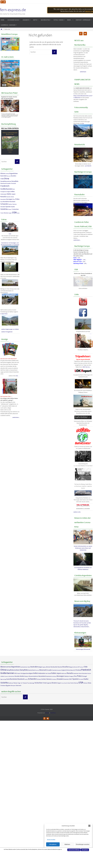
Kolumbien (84, 673)
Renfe (1, 201)
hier (83, 123)
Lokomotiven (11, 676)
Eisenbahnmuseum (56, 670)
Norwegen (9, 199)
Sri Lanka (81, 679)
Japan (13, 194)
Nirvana (47, 713)
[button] (89, 826)
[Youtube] (4, 1)
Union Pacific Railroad (72, 683)
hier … (18, 376)
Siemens (14, 204)
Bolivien (48, 667)
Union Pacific (64, 683)
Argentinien (13, 173)
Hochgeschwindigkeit (5, 191)
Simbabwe (54, 679)
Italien (9, 194)
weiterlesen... (16, 417)
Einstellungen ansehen (82, 844)
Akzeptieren (52, 844)
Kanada (3, 196)
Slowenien (66, 679)
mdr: (10, 234)
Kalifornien (63, 673)
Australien (3, 176)
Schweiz (39, 679)
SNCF (70, 679)
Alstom (2, 173)
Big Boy (44, 667)
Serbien (10, 204)
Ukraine (6, 213)
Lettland (2, 676)
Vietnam (85, 683)
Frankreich (4, 186)
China (6, 178)
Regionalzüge (3, 679)
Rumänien (6, 201)
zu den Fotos (3, 313)
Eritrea (68, 670)
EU (74, 670)
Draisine (37, 670)
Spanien (8, 207)
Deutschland (31, 670)
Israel (49, 673)
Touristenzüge (30, 683)
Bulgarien (71, 667)
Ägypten (8, 685)
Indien (13, 191)
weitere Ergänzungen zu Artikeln (10, 329)
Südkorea (11, 683)
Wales (18, 213)
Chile (2, 179)
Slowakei (2, 206)
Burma (75, 667)
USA (14, 212)
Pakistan (66, 676)
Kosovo (89, 673)
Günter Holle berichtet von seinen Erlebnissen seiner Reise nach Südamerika (83, 548)
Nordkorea (54, 676)
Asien (29, 667)
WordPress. (53, 713)
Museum (26, 676)
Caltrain (81, 667)
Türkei (1, 213)
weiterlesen (83, 72)
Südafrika (4, 209)
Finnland (13, 183)
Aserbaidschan (24, 667)
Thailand (25, 683)
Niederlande (49, 676)
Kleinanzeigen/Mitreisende (83, 649)
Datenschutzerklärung (73, 849)
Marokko (8, 196)
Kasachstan (75, 673)
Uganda (49, 683)
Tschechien (15, 209)
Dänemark (3, 183)
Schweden (4, 204)
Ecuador (8, 183)
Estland (72, 670)
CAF (79, 667)
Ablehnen (67, 844)
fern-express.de (13, 9)
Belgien (40, 667)
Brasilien (13, 176)
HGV (14, 189)
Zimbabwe (3, 685)
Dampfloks (15, 181)
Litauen (6, 676)
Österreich (18, 685)
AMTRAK (7, 173)
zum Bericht (88, 166)
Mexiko (12, 196)
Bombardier (54, 667)
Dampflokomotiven (5, 181)
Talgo (19, 683)
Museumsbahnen (33, 676)
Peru (14, 199)
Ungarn (10, 213)
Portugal (84, 676)
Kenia (80, 673)
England (63, 670)
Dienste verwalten (51, 839)
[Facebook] (1, 1)
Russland (12, 201)
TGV (21, 683)
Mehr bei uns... (86, 367)
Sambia (26, 679)
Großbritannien (6, 189)
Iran (46, 673)
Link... (79, 258)
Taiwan (9, 209)
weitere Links (77, 512)
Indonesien (3, 194)
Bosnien (9, 176)
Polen (17, 199)
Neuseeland (3, 199)
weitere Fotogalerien (7, 332)
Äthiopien (13, 685)
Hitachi (18, 673)
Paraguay (71, 676)
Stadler (13, 206)
